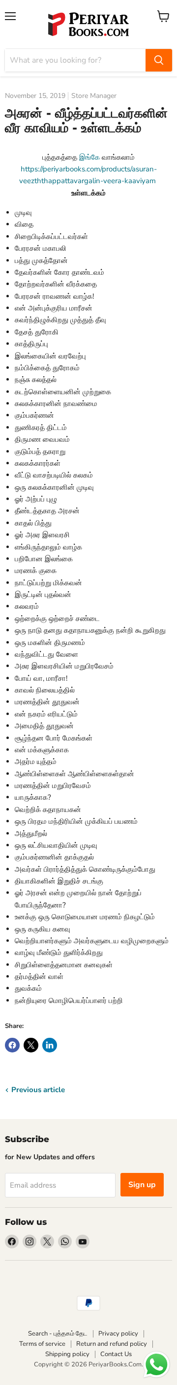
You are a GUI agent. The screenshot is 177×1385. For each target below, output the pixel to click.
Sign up (142, 1184)
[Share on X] (31, 1045)
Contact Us (116, 1354)
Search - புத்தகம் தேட (58, 1333)
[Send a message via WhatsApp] (156, 1364)
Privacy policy (118, 1333)
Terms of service (42, 1343)
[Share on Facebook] (12, 1045)
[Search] (159, 60)
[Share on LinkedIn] (49, 1045)
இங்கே (89, 157)
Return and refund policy (111, 1343)
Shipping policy (67, 1354)
